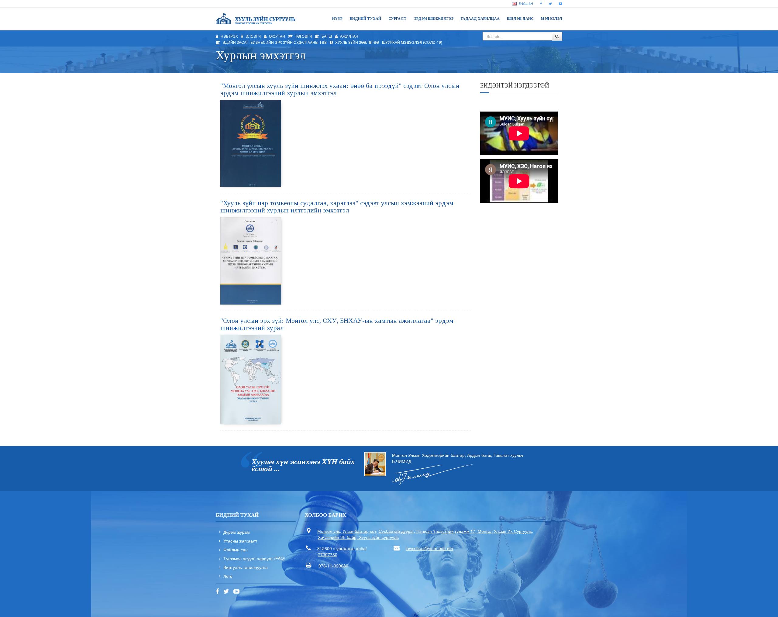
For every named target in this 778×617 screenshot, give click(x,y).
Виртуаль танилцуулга (245, 567)
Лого (227, 576)
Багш (326, 36)
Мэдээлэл (551, 18)
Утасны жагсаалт (240, 541)
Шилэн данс (520, 18)
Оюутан (276, 36)
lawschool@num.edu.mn (429, 548)
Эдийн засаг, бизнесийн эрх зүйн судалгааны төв (274, 42)
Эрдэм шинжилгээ (433, 18)
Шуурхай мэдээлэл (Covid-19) (412, 42)
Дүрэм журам (236, 532)
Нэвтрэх (229, 36)
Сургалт (397, 18)
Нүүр (337, 18)
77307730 (327, 554)
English (525, 3)
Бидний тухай (365, 18)
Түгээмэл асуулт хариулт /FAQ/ (254, 558)
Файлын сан (235, 549)
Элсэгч (253, 36)
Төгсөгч (303, 36)
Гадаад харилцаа (480, 18)
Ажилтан (348, 36)
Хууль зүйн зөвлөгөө (356, 42)
